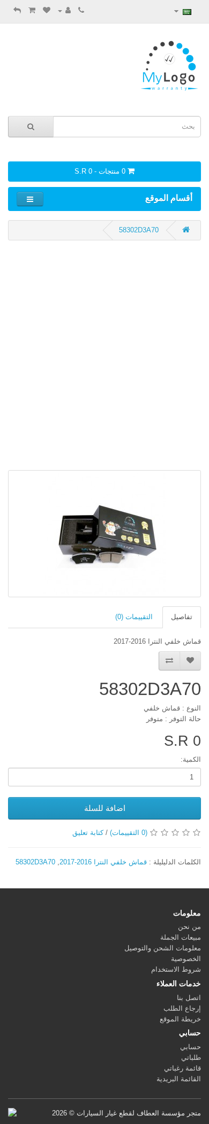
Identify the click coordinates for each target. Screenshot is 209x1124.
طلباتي (191, 1057)
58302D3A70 (139, 230)
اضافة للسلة (104, 808)
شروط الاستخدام (176, 969)
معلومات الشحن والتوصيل (162, 948)
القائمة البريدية (178, 1079)
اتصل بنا (189, 998)
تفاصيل (181, 617)
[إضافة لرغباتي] (190, 660)
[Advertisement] (104, 355)
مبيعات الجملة (180, 937)
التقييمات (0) (134, 617)
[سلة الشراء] (31, 10)
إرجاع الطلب (182, 1008)
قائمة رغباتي (182, 1068)
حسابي (190, 1047)
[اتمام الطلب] (17, 10)
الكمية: (191, 759)
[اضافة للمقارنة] (169, 660)
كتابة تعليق (87, 833)
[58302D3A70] (104, 533)
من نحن (189, 927)
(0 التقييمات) (128, 833)
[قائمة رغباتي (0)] (46, 10)
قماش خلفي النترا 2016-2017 (103, 862)
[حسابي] (64, 10)
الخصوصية (186, 959)
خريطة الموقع (180, 1019)
